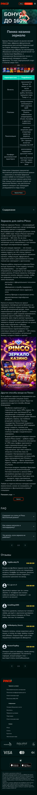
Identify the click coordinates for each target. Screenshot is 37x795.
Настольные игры (12, 736)
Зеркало (18, 499)
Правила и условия (14, 686)
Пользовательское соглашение (16, 689)
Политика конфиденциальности (16, 692)
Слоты (8, 730)
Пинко (10, 41)
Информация (12, 703)
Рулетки (9, 733)
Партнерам (10, 716)
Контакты (9, 710)
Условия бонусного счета (14, 707)
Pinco (8, 727)
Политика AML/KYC (12, 698)
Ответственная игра (13, 695)
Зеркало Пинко (19, 192)
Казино (10, 724)
